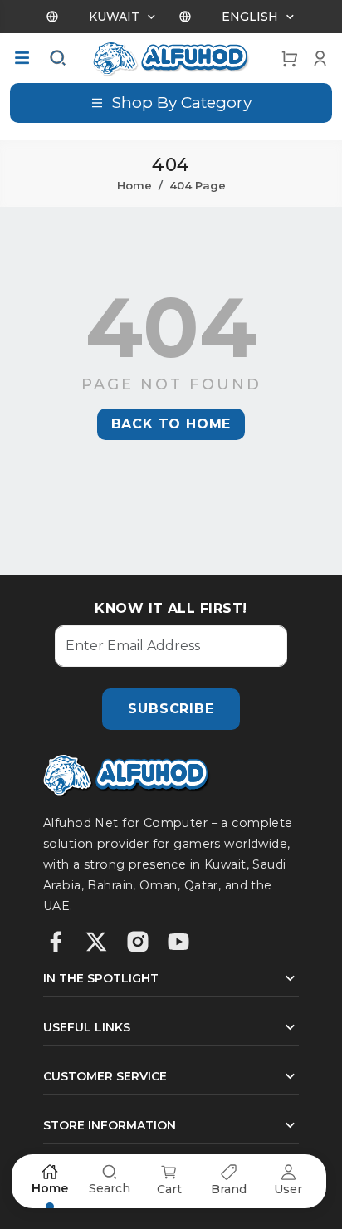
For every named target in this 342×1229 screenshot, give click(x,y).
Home (134, 185)
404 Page (197, 185)
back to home (171, 424)
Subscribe (170, 709)
